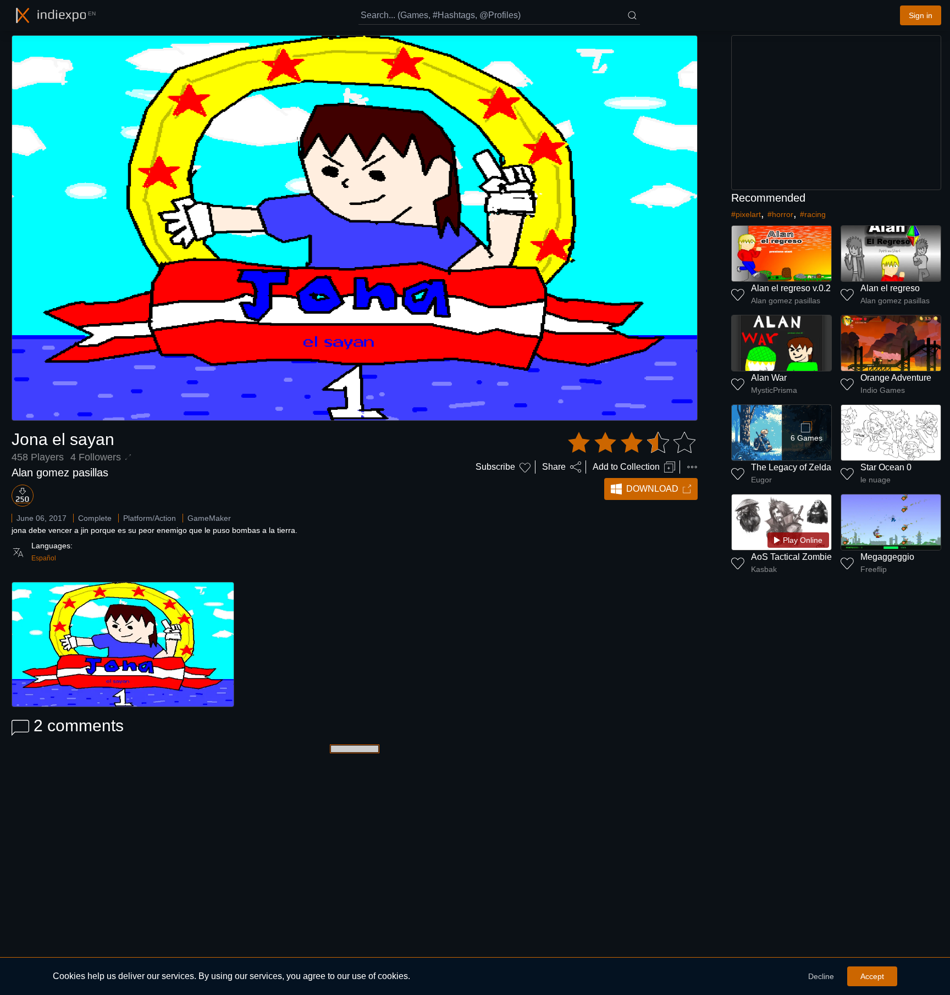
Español (43, 558)
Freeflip (873, 569)
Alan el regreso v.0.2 (791, 288)
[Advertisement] (836, 113)
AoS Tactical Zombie (791, 557)
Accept (872, 976)
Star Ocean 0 (886, 467)
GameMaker (209, 518)
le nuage (875, 479)
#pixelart (746, 214)
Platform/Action (149, 518)
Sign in (920, 15)
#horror (780, 214)
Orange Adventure (895, 377)
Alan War (769, 377)
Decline (821, 976)
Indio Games (882, 390)
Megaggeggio (887, 557)
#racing (813, 214)
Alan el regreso (890, 288)
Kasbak (764, 569)
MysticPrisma (774, 390)
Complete (95, 518)
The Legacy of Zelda (791, 467)
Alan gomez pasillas (60, 472)
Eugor (761, 479)
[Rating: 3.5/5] (632, 443)
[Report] (692, 467)
